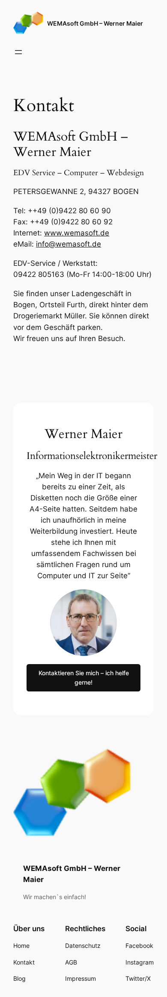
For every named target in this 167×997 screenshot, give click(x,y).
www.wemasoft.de (76, 233)
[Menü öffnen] (18, 52)
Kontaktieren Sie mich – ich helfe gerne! (84, 677)
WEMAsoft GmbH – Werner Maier (95, 23)
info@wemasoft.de (68, 244)
